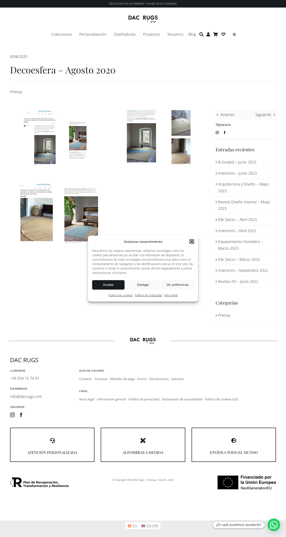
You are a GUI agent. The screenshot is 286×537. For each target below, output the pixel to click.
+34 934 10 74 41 (24, 378)
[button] (192, 241)
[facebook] (224, 132)
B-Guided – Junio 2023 (237, 162)
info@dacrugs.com (26, 396)
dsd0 (171, 480)
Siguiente (263, 114)
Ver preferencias (177, 284)
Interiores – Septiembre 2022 (243, 270)
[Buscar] (201, 34)
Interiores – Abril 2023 (237, 230)
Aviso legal (171, 295)
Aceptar (108, 284)
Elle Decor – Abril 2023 (237, 219)
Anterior (227, 114)
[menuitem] (132, 525)
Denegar (143, 284)
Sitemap (151, 480)
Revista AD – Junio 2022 (238, 281)
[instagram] (217, 132)
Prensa (16, 91)
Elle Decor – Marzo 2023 (239, 259)
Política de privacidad (148, 295)
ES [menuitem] (135, 525)
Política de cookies (120, 295)
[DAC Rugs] (143, 17)
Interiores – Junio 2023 (237, 173)
